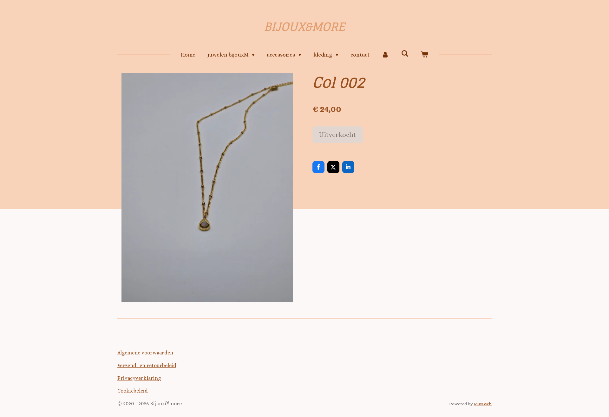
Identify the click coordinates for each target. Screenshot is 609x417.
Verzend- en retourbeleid (146, 365)
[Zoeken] (405, 53)
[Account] (385, 55)
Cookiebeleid (132, 391)
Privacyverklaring (139, 378)
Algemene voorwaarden (145, 353)
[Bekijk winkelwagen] (424, 55)
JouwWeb (483, 403)
